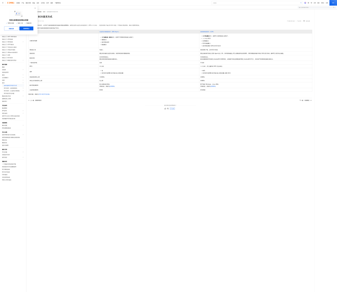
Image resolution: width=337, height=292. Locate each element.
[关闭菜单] (3, 3)
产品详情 (299, 21)
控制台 (322, 3)
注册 (327, 3)
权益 (33, 3)
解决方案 (28, 3)
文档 (315, 3)
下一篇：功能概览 (304, 100)
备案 (318, 3)
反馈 (173, 108)
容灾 (44, 11)
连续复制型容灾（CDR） (207, 31)
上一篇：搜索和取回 (35, 100)
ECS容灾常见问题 (44, 94)
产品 (23, 3)
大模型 (18, 3)
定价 (38, 3)
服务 (52, 3)
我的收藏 (308, 21)
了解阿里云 (58, 3)
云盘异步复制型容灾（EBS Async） (109, 31)
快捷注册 (11, 28)
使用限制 (112, 86)
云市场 (43, 3)
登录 (333, 3)
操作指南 (39, 11)
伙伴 (47, 3)
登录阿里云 (26, 28)
